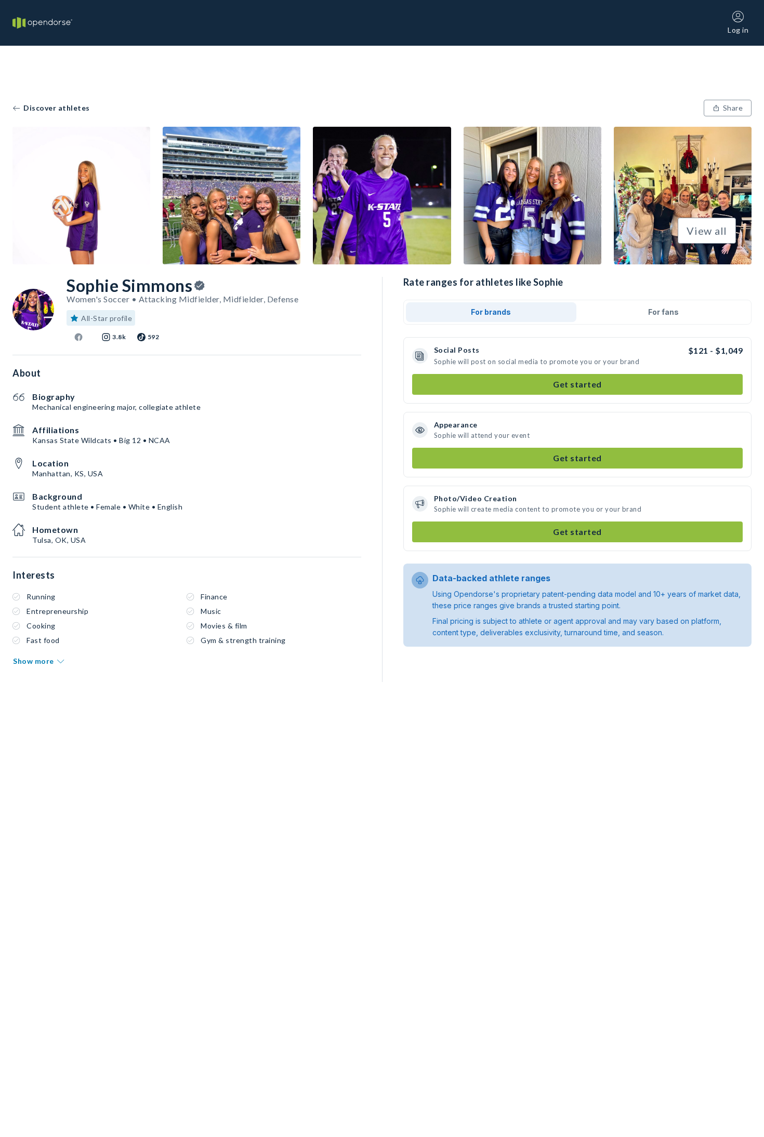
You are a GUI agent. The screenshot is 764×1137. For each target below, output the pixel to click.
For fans (663, 311)
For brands (491, 311)
